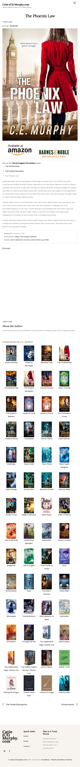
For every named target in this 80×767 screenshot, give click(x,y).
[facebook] (9, 751)
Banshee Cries (46, 362)
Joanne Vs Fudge (47, 692)
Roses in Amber (64, 540)
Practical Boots (29, 616)
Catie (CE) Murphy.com (18, 760)
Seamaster (46, 540)
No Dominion (29, 489)
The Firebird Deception (16, 704)
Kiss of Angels (28, 565)
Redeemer (11, 565)
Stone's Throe (11, 515)
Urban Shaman (11, 362)
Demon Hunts (46, 438)
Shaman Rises (64, 489)
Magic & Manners (29, 515)
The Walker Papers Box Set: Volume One (29, 670)
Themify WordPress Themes (61, 760)
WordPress (45, 760)
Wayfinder (11, 464)
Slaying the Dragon (11, 692)
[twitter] (4, 751)
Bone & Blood (46, 667)
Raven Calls (29, 464)
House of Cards (29, 413)
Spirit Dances (64, 438)
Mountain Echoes (47, 489)
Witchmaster (64, 641)
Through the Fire (29, 641)
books (26, 741)
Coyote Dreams (46, 388)
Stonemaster (11, 591)
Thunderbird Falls (11, 388)
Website (33, 237)
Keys (29, 591)
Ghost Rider (64, 591)
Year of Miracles (11, 540)
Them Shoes (47, 464)
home (26, 736)
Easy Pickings (11, 489)
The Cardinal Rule (64, 362)
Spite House (46, 515)
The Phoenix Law (40, 15)
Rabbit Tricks (64, 667)
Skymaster (64, 616)
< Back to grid (7, 22)
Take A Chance (64, 515)
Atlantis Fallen (64, 692)
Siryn (64, 565)
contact (27, 746)
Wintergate (11, 616)
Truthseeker (29, 438)
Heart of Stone (64, 388)
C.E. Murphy (12, 26)
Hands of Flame (46, 413)
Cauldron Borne (11, 438)
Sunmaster (11, 641)
